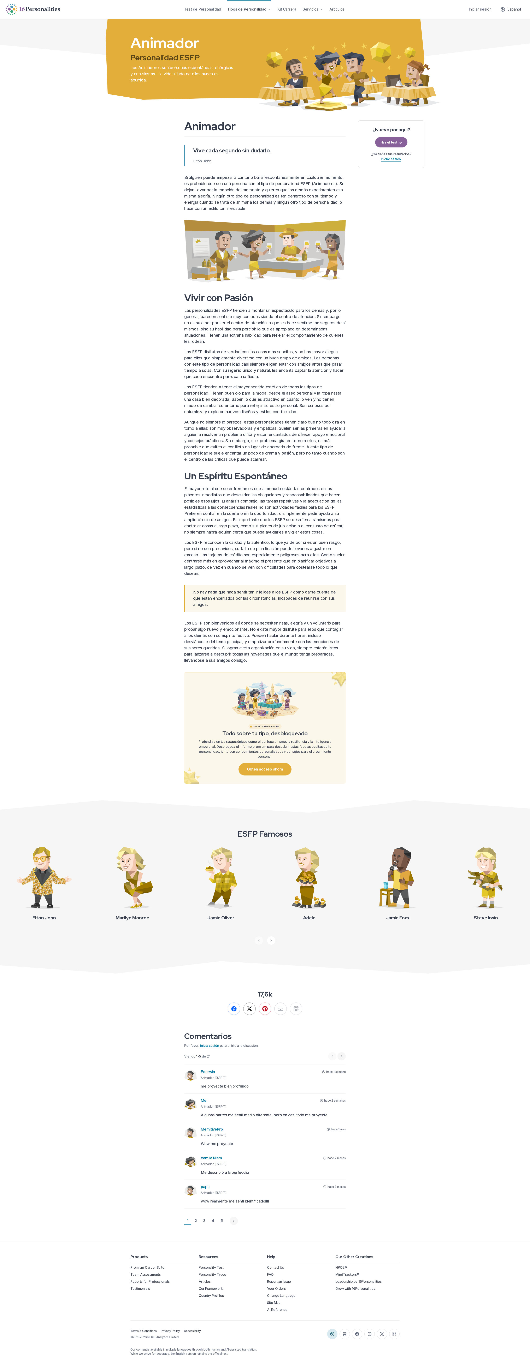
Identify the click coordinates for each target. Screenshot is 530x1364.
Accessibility (192, 1331)
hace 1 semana (336, 1071)
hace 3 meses (337, 1186)
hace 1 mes (338, 1129)
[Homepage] (33, 9)
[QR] (296, 1009)
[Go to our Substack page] (345, 1334)
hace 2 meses (337, 1158)
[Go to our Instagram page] (369, 1334)
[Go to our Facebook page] (357, 1334)
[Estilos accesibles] (332, 1334)
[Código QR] (394, 1334)
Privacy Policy (170, 1331)
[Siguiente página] (234, 1221)
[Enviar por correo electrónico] (280, 1009)
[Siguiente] (271, 940)
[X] (249, 1009)
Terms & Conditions (143, 1331)
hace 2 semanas (335, 1100)
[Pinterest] (265, 1009)
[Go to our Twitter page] (382, 1334)
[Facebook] (234, 1009)
